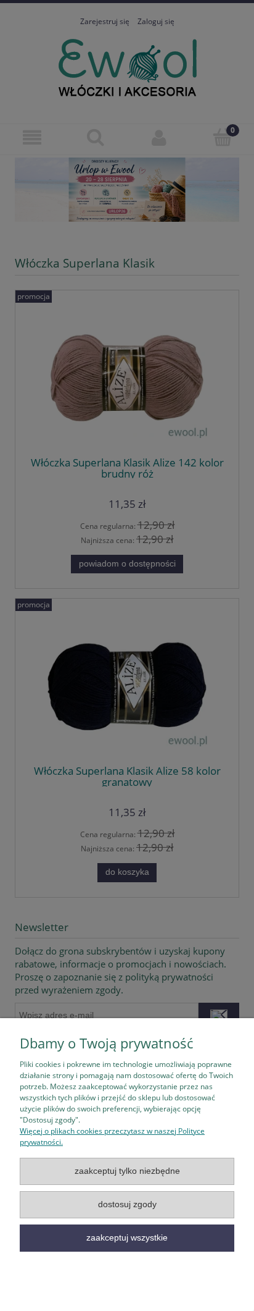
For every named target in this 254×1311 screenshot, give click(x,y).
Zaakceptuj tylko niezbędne (127, 1171)
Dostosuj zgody (127, 1204)
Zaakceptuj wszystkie (127, 1237)
